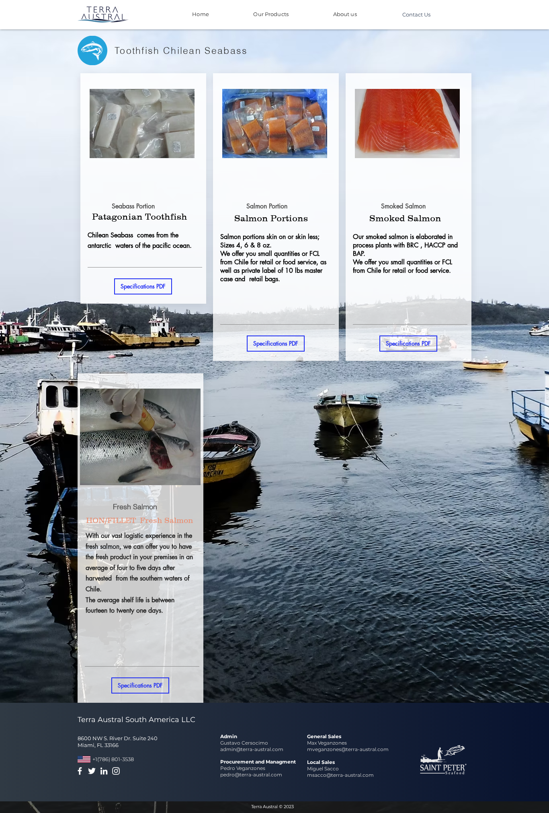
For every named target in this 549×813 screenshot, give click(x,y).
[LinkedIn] (104, 771)
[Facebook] (80, 771)
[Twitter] (92, 771)
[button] (143, 286)
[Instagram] (116, 771)
